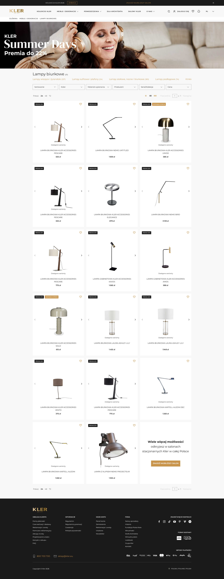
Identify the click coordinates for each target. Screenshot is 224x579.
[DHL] (179, 538)
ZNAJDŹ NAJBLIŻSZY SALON (138, 3)
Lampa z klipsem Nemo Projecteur (112, 471)
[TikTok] (169, 521)
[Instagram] (164, 521)
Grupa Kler (129, 543)
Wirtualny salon (131, 537)
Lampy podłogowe (167, 79)
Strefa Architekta (131, 534)
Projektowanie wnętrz (41, 537)
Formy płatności (39, 521)
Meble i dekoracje (66, 11)
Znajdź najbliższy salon (165, 463)
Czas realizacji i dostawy (42, 524)
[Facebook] (159, 521)
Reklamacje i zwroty (40, 527)
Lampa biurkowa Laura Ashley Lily (112, 343)
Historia (128, 524)
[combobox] (208, 11)
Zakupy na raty (38, 534)
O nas (149, 11)
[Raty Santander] (145, 555)
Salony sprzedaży (131, 521)
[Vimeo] (184, 521)
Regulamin (69, 521)
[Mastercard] (161, 555)
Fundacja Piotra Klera (133, 527)
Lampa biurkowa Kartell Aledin (58, 471)
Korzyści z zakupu (39, 540)
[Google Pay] (175, 555)
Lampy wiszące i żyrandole (49, 79)
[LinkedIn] (190, 521)
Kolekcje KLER (44, 11)
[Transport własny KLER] (187, 538)
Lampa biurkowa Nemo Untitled (112, 150)
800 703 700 (43, 556)
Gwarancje (69, 527)
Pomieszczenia (91, 11)
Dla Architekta (115, 11)
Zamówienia (101, 524)
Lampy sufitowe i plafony (87, 79)
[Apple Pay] (168, 555)
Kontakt (128, 546)
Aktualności (129, 531)
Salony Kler (134, 11)
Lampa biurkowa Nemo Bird (165, 214)
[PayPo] (182, 555)
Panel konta (100, 521)
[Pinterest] (179, 521)
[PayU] (135, 555)
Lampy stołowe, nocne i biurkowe (129, 79)
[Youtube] (174, 521)
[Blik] (128, 555)
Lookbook (129, 540)
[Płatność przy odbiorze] (189, 555)
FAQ (34, 543)
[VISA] (155, 555)
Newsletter (100, 534)
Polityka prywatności (73, 531)
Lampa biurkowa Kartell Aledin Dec (165, 407)
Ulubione (99, 531)
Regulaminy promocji (73, 524)
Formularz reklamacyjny (42, 531)
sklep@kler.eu (65, 556)
